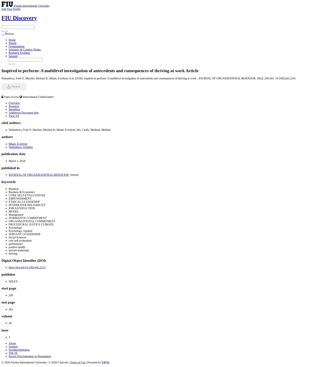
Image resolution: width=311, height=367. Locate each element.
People (12, 43)
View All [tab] (14, 115)
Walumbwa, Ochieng (21, 147)
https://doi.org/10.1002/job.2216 (27, 267)
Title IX (13, 353)
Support (13, 56)
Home (12, 39)
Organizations (16, 46)
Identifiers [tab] (14, 109)
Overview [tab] (14, 103)
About (12, 343)
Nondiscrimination (19, 349)
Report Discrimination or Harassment (30, 356)
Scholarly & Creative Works (25, 49)
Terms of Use (78, 362)
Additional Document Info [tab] (24, 112)
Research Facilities (19, 52)
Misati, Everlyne (18, 143)
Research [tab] (14, 106)
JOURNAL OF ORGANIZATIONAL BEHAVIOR (39, 174)
